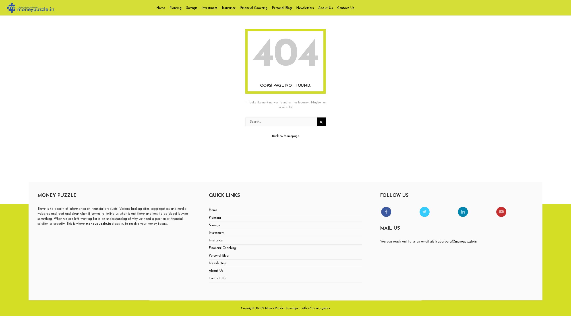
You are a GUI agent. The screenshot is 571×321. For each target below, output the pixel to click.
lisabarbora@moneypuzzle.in (456, 241)
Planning (176, 8)
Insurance (229, 8)
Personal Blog (282, 8)
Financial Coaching (253, 8)
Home (160, 8)
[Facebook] (386, 212)
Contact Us (345, 8)
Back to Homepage (285, 136)
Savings (191, 8)
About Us (325, 8)
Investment (209, 8)
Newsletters (305, 8)
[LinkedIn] (463, 212)
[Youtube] (501, 212)
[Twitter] (425, 212)
